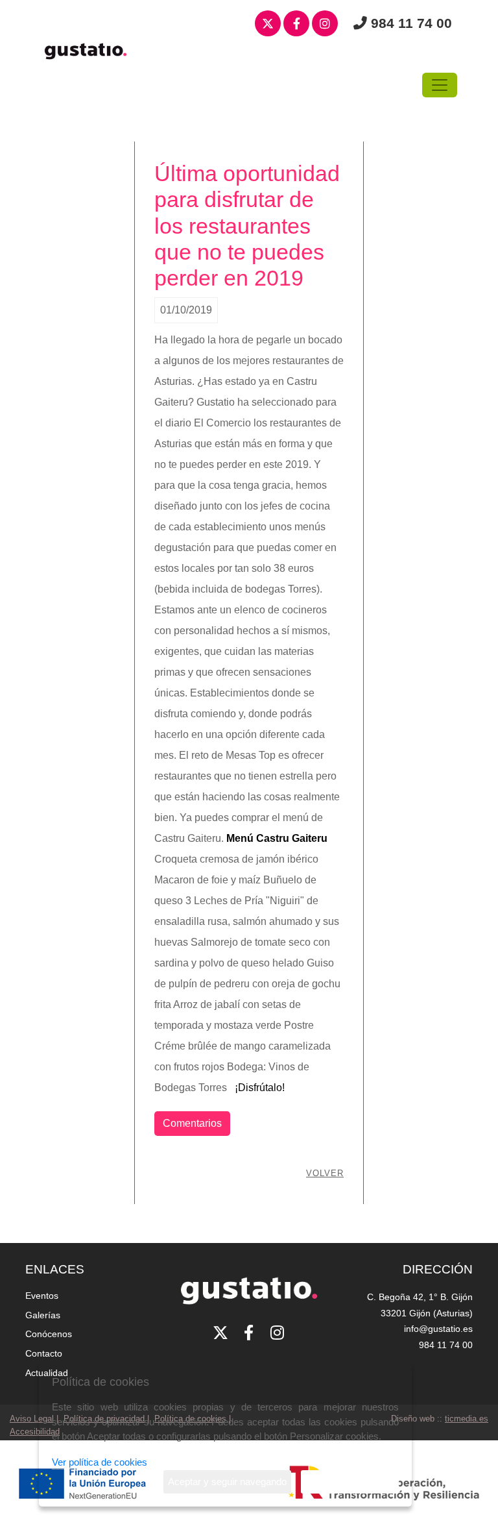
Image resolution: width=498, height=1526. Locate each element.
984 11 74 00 (411, 23)
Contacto (43, 1353)
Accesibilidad (35, 1431)
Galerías (42, 1315)
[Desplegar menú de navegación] (439, 85)
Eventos (41, 1295)
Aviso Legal (32, 1418)
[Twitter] (268, 24)
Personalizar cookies (349, 1481)
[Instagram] (325, 24)
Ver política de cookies (99, 1462)
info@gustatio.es (438, 1328)
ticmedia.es (466, 1418)
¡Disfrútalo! (261, 1087)
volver (325, 1173)
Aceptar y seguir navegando (227, 1481)
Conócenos (48, 1334)
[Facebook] (296, 24)
